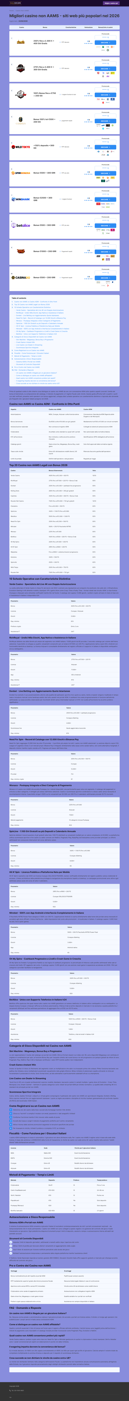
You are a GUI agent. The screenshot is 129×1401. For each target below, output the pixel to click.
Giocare (104, 43)
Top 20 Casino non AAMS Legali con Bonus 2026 (32, 304)
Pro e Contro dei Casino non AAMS (27, 367)
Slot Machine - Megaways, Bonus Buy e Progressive (34, 340)
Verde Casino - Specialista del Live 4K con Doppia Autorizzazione (40, 310)
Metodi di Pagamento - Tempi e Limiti (27, 356)
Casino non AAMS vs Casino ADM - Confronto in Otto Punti (35, 302)
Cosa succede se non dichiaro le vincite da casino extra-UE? (38, 383)
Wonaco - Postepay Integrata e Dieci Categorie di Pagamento (38, 321)
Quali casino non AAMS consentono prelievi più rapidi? (35, 378)
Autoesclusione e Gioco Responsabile (27, 359)
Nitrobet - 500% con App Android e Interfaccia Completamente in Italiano (42, 329)
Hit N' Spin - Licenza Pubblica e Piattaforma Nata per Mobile (38, 326)
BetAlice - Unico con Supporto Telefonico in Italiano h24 (36, 334)
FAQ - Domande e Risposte (24, 370)
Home (11, 11)
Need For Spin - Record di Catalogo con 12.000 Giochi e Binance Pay (41, 318)
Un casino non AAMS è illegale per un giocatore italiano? (36, 373)
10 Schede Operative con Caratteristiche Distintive (32, 307)
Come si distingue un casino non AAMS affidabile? (34, 375)
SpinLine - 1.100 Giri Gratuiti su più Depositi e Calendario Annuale (39, 323)
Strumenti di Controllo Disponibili (28, 364)
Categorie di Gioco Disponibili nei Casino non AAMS (33, 337)
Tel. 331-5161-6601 (18, 1390)
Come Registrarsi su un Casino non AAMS (29, 350)
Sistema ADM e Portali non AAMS (28, 362)
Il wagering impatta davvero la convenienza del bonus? (36, 381)
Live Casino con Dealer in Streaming (29, 345)
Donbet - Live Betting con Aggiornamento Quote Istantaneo (37, 315)
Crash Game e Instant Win (25, 342)
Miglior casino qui (111, 3)
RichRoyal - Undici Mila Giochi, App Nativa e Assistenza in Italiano (40, 313)
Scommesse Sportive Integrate (27, 347)
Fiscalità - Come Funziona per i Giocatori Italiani (31, 353)
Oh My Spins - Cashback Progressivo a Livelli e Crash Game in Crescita (41, 331)
